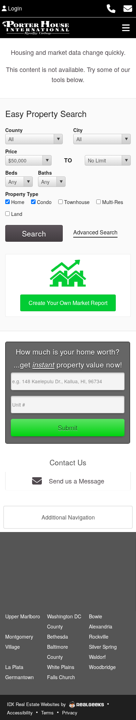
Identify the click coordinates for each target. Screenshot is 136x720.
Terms (47, 712)
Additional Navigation (68, 517)
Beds (11, 172)
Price (11, 151)
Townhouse (76, 201)
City (78, 129)
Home (17, 201)
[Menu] (126, 27)
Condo (44, 201)
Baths (45, 172)
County (14, 129)
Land (16, 213)
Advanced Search (95, 232)
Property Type (21, 193)
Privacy (69, 712)
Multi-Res (112, 201)
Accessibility (20, 712)
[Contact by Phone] (111, 7)
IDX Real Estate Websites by (37, 704)
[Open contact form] (127, 7)
